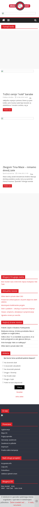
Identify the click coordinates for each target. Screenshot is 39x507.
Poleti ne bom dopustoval (13, 383)
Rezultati (19, 392)
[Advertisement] (19, 49)
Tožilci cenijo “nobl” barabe (18, 94)
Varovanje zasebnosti (8, 440)
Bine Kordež (5, 282)
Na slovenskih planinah (12, 369)
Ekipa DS (4, 433)
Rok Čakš (9, 488)
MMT (3, 488)
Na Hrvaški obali (9, 376)
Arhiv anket (19, 397)
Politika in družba (8, 97)
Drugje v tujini (9, 379)
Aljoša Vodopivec (28, 282)
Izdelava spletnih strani (9, 474)
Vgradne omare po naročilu (10, 315)
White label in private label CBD (12, 296)
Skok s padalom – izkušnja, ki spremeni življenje (18, 309)
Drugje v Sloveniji (10, 373)
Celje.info (4, 467)
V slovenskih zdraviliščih (12, 366)
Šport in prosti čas (8, 173)
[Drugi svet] (19, 2)
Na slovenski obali (10, 363)
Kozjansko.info (6, 463)
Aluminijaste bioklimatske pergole (13, 305)
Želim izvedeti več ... (18, 502)
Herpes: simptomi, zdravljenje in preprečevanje (17, 312)
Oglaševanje (5, 430)
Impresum (4, 447)
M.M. (20, 282)
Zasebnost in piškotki (8, 443)
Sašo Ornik (14, 282)
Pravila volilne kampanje (9, 450)
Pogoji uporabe (6, 436)
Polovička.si (5, 470)
